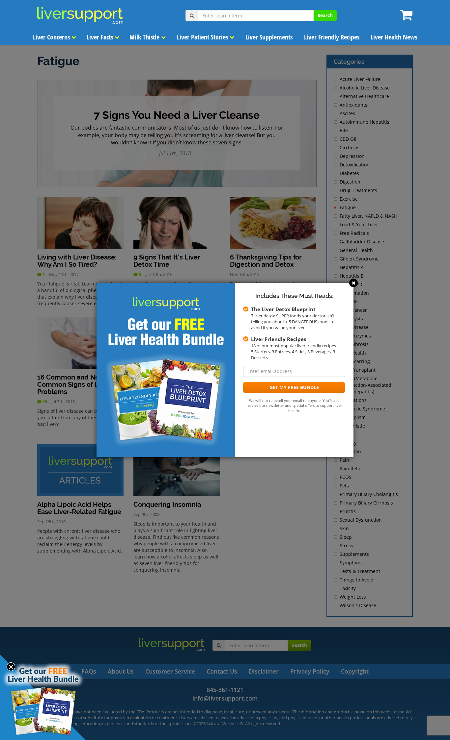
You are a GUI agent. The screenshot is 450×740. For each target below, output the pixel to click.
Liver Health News (394, 37)
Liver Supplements (269, 37)
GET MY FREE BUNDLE (294, 387)
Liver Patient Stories (203, 37)
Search (325, 15)
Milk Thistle (145, 37)
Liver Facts (101, 37)
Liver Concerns (52, 37)
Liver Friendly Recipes (331, 37)
